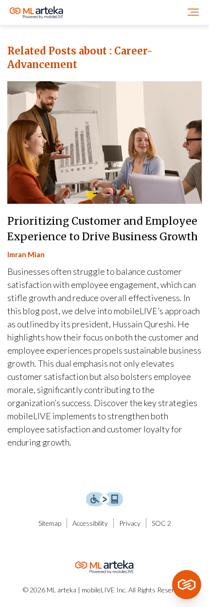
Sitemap (49, 523)
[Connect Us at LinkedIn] (95, 543)
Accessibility (90, 523)
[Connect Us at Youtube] (114, 543)
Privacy (129, 523)
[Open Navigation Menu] (193, 12)
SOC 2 (161, 523)
